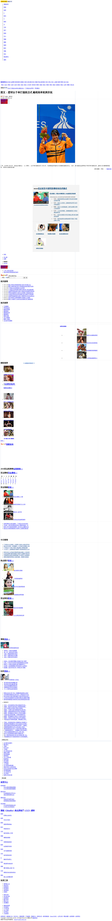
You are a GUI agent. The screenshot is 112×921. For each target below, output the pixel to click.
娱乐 (5, 16)
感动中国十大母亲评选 (10, 767)
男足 (2, 84)
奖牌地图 (73, 197)
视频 (5, 39)
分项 (28, 82)
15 (3, 480)
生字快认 (6, 912)
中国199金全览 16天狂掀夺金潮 (57, 197)
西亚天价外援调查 (18, 607)
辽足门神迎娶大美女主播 (9, 383)
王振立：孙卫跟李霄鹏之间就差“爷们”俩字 (15, 661)
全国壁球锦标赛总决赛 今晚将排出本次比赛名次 (21, 296)
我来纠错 (109, 169)
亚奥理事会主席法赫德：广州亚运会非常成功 (16, 523)
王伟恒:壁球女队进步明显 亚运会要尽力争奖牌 (20, 294)
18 (10, 480)
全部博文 (77, 916)
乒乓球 (29, 84)
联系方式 (39, 916)
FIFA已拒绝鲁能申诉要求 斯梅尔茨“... (14, 733)
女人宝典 (6, 910)
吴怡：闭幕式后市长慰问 (10, 657)
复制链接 (3, 101)
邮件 (5, 48)
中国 (25, 82)
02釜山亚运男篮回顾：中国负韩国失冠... (15, 714)
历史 (52, 82)
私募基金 (6, 759)
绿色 (10, 855)
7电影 (5, 746)
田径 (19, 84)
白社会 (5, 263)
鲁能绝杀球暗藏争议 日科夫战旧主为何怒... (15, 724)
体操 (41, 84)
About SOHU (53, 916)
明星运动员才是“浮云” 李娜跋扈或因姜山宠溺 (16, 693)
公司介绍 (60, 916)
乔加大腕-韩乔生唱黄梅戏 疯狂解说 (41, 205)
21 (1, 482)
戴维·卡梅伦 (7, 319)
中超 (5, 793)
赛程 (55, 188)
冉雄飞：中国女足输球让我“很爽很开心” (14, 664)
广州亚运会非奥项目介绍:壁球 (16, 288)
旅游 (2, 849)
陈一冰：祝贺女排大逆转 (10, 652)
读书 (5, 855)
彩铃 (11, 872)
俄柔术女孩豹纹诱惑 (91, 335)
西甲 (10, 799)
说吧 (11, 876)
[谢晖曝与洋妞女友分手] (9, 371)
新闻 (5, 7)
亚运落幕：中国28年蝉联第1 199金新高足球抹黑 (63, 193)
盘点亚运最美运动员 (63, 233)
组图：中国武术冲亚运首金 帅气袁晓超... (15, 718)
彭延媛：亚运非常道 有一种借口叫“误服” (15, 667)
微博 (5, 45)
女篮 (12, 84)
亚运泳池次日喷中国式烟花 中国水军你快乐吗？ (17, 696)
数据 (14, 800)
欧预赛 (6, 800)
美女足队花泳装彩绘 (91, 342)
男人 (10, 859)
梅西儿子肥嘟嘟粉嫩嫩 (9, 402)
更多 (5, 254)
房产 (5, 30)
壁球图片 (37, 88)
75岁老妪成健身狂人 (91, 358)
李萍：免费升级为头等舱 (10, 655)
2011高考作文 (7, 771)
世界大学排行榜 (8, 775)
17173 (27, 810)
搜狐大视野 (7, 752)
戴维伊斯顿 (7, 309)
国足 (5, 794)
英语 (10, 846)
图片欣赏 (6, 899)
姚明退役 (6, 755)
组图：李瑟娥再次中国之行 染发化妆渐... (15, 716)
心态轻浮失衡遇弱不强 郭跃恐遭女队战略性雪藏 (17, 697)
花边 (67, 82)
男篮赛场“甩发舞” (52, 233)
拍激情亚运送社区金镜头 (10, 687)
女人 (5, 36)
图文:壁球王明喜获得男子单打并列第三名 (19, 284)
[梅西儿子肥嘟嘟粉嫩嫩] (9, 399)
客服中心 (33, 916)
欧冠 (9, 800)
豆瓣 (5, 259)
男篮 (9, 84)
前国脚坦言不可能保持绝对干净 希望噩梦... (16, 736)
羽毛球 (34, 84)
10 (8, 479)
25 (10, 482)
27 (15, 482)
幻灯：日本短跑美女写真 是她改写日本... (15, 705)
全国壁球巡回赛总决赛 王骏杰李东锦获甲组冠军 (21, 291)
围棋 (68, 84)
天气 (5, 850)
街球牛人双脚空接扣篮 (22, 528)
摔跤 (51, 84)
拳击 (62, 84)
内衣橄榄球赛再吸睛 (91, 350)
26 (13, 482)
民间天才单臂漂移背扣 (10, 528)
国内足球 (3, 791)
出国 (5, 846)
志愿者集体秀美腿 (19, 594)
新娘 (8, 842)
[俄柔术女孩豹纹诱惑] (81, 335)
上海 (10, 868)
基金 (10, 824)
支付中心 (16, 916)
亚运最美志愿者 (18, 570)
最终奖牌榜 (67, 197)
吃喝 (10, 850)
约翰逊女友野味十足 (8, 411)
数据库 (8, 793)
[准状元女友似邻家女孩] (9, 417)
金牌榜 (13, 82)
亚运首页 (41, 188)
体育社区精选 (63, 326)
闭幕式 (64, 188)
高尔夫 (72, 84)
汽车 (5, 27)
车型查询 (6, 907)
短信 (9, 872)
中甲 (11, 793)
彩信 (14, 872)
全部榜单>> (18, 469)
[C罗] (9, 435)
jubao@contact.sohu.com (20, 919)
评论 (49, 82)
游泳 (22, 84)
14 (1, 480)
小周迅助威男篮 (18, 578)
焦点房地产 (19, 810)
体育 (5, 10)
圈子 (5, 868)
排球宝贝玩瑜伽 (39, 248)
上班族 (5, 749)
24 (8, 482)
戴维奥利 (6, 314)
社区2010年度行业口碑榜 (10, 768)
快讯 (9, 82)
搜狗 (5, 59)
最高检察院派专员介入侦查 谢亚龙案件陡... (15, 728)
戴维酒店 (6, 311)
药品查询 (6, 888)
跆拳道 (58, 84)
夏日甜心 (6, 744)
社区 (64, 82)
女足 (5, 84)
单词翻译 (6, 902)
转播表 (22, 82)
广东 (13, 868)
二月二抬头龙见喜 (8, 270)
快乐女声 (6, 747)
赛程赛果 (17, 82)
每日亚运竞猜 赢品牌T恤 (10, 684)
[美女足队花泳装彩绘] (81, 342)
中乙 (14, 793)
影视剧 (8, 837)
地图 (9, 876)
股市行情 (6, 894)
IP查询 (5, 892)
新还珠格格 (7, 754)
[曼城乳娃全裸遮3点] (9, 384)
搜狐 (2, 810)
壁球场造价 (7, 308)
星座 (10, 842)
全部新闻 (71, 916)
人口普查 (6, 763)
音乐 (8, 828)
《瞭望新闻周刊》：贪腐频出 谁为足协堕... (15, 730)
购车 (5, 833)
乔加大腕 (40, 82)
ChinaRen (9, 810)
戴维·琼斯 (6, 316)
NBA (5, 787)
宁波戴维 (6, 306)
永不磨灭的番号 (8, 743)
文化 (2, 853)
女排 (15, 84)
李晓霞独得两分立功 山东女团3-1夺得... (14, 727)
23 (6, 482)
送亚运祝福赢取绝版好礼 (10, 685)
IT (4, 24)
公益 (8, 815)
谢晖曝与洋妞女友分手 (9, 374)
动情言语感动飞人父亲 (19, 504)
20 (15, 480)
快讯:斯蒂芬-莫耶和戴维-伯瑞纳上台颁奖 (19, 297)
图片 (44, 82)
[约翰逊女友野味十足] (9, 408)
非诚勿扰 (6, 762)
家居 (5, 33)
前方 (33, 82)
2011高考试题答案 (8, 765)
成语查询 (6, 890)
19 (13, 480)
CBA (5, 788)
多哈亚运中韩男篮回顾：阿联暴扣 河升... (16, 719)
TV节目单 (6, 908)
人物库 (56, 82)
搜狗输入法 (7, 884)
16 (6, 480)
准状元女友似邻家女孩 (9, 420)
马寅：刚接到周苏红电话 (10, 653)
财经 (5, 21)
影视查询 (6, 887)
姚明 (10, 788)
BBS (5, 54)
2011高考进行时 (8, 751)
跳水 (25, 84)
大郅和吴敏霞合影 (14, 647)
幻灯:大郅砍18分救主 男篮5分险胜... (13, 708)
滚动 (6, 82)
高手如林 (6, 760)
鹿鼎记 (6, 872)
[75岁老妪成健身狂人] (81, 358)
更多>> (2, 440)
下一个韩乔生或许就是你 (10, 689)
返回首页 (3, 82)
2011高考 (6, 773)
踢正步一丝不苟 (17, 512)
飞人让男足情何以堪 (18, 615)
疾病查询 (6, 898)
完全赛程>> (12, 473)
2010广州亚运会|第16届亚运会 (16, 88)
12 (13, 479)
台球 (65, 84)
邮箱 (8, 868)
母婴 (5, 842)
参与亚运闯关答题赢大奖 (10, 682)
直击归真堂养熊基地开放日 (11, 272)
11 (10, 479)
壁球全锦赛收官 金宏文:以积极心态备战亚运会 (20, 292)
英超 (5, 799)
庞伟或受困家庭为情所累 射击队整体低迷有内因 (17, 699)
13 (15, 479)
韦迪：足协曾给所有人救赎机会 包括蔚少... (15, 722)
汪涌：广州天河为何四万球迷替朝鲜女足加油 (16, 662)
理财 (8, 824)
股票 (5, 824)
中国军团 (49, 188)
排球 (9, 805)
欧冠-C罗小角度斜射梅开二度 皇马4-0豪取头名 (16, 527)
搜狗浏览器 (7, 905)
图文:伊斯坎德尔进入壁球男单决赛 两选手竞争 (20, 286)
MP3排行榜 (7, 896)
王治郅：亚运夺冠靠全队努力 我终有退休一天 (16, 525)
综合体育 (3, 803)
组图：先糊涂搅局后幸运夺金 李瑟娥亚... (15, 711)
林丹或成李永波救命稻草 (64, 218)
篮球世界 (3, 785)
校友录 (11, 863)
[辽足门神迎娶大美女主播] (9, 381)
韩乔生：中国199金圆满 (10, 650)
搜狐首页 (6, 4)
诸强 (31, 82)
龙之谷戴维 (7, 317)
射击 (44, 84)
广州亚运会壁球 (29, 88)
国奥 (8, 794)
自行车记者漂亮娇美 (19, 586)
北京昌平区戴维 (8, 320)
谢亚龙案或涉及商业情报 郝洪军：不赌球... (15, 725)
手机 (8, 859)
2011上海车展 (7, 757)
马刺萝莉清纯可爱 (8, 429)
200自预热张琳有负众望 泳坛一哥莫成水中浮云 (16, 694)
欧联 (11, 800)
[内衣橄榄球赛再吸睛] (81, 350)
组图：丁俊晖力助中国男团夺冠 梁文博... (15, 710)
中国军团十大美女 (14, 679)
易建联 (14, 788)
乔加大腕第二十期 (18, 496)
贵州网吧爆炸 (7, 770)
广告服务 (27, 916)
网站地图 (66, 916)
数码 (5, 859)
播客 (5, 42)
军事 (5, 815)
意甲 (8, 799)
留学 (8, 846)
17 (8, 480)
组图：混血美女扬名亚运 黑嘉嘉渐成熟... (15, 706)
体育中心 (4, 782)
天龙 (2, 870)
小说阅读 (6, 913)
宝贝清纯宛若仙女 (40, 233)
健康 (8, 850)
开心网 (5, 257)
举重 (47, 84)
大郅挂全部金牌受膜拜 (19, 519)
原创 (8, 855)
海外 (13, 799)
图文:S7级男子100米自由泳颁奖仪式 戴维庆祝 (20, 299)
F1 (4, 806)
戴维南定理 (7, 312)
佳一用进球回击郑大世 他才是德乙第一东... (15, 735)
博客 (5, 51)
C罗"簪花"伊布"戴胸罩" (9, 438)
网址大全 (6, 901)
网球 (37, 84)
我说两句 (6, 56)
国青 (10, 794)
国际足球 (3, 797)
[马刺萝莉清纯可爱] (9, 426)
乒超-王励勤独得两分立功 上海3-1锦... (14, 732)
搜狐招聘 (21, 916)
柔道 (54, 84)
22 (3, 482)
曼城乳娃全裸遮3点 (8, 388)
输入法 (6, 876)
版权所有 (35, 918)
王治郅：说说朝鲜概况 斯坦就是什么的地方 (15, 666)
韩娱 (5, 828)
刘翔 (10, 806)
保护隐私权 (46, 916)
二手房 (11, 833)
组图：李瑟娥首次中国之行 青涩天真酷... (15, 713)
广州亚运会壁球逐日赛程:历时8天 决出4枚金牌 (20, 289)
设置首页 (3, 916)
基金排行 (6, 885)
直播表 (14, 787)
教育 (2, 844)
